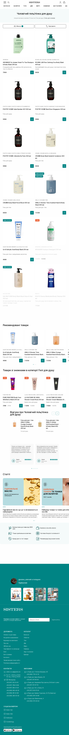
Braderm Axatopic (46, 247)
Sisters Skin (9, 714)
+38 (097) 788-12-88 (12, 685)
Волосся (26, 634)
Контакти (6, 657)
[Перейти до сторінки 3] (35, 364)
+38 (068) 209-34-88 (33, 695)
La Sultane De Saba (30, 394)
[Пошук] (8, 2)
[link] (64, 2)
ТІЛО (25, 6)
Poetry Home (7, 106)
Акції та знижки (28, 651)
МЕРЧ (38, 6)
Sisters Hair (9, 710)
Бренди (26, 654)
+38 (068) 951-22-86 (12, 693)
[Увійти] (60, 2)
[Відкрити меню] (5, 2)
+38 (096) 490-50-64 (12, 695)
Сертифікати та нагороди (11, 649)
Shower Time (44, 200)
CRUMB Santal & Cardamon (48, 153)
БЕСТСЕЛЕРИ (57, 6)
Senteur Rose (40, 394)
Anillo (37, 200)
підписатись (56, 620)
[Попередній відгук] (53, 413)
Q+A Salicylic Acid (22, 247)
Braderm (37, 247)
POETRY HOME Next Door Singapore (54, 106)
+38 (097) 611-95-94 (33, 679)
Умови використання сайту (12, 660)
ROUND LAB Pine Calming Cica (50, 59)
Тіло (25, 640)
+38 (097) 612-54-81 (12, 682)
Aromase (5, 59)
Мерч (25, 646)
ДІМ (31, 6)
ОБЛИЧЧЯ (16, 6)
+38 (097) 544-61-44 (33, 690)
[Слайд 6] (37, 468)
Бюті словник (8, 654)
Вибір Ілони (39, 176)
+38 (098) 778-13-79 (33, 674)
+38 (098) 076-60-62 (33, 701)
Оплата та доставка (10, 634)
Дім (25, 643)
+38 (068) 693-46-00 (12, 690)
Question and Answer (9, 247)
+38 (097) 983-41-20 (12, 687)
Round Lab (38, 59)
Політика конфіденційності (12, 663)
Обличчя (26, 637)
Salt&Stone (6, 293)
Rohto (37, 293)
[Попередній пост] (13, 594)
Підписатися (23, 583)
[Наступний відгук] (57, 413)
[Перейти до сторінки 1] (33, 364)
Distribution (9, 718)
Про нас (6, 643)
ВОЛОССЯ (7, 6)
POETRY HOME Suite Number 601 (21, 106)
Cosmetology (10, 721)
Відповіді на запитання (11, 640)
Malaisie (60, 394)
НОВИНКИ (46, 6)
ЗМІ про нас (7, 646)
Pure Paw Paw (7, 394)
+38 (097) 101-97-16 (32, 685)
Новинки (26, 649)
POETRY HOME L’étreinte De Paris (21, 153)
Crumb (37, 153)
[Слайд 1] (31, 468)
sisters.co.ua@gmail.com (13, 672)
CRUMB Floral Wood (14, 200)
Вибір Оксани (39, 173)
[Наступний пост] (55, 594)
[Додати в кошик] (32, 72)
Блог (5, 651)
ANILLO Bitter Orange (57, 349)
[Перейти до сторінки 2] (34, 364)
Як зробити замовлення (11, 637)
